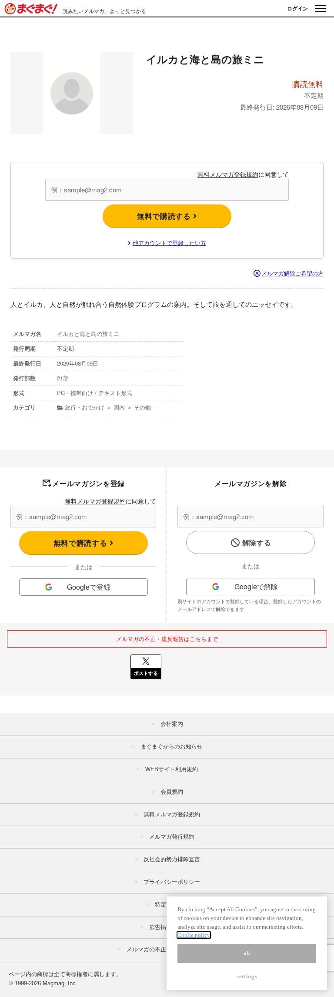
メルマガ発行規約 (171, 836)
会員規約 (171, 792)
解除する (256, 542)
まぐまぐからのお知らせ (171, 746)
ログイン (297, 8)
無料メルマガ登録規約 (227, 174)
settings (247, 976)
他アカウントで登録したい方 (169, 242)
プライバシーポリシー (172, 882)
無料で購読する (165, 216)
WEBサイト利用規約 (171, 769)
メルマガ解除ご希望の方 (292, 273)
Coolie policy (193, 935)
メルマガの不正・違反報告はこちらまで (167, 638)
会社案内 (171, 724)
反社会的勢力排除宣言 (172, 859)
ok (247, 953)
